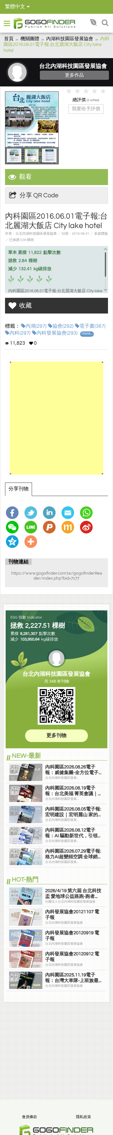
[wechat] (14, 527)
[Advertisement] (56, 418)
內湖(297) (35, 326)
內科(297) (19, 333)
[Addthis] (32, 541)
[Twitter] (32, 512)
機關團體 (29, 38)
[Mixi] (69, 527)
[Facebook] (14, 512)
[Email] (69, 512)
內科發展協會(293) (57, 333)
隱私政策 (83, 1117)
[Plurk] (51, 527)
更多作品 (74, 75)
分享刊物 (18, 488)
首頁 (8, 38)
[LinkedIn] (51, 512)
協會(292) (62, 326)
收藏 (25, 306)
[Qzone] (14, 541)
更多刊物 (56, 735)
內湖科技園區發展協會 (69, 38)
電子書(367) (92, 326)
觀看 (25, 177)
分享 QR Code (38, 195)
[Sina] (88, 527)
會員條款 (29, 1117)
